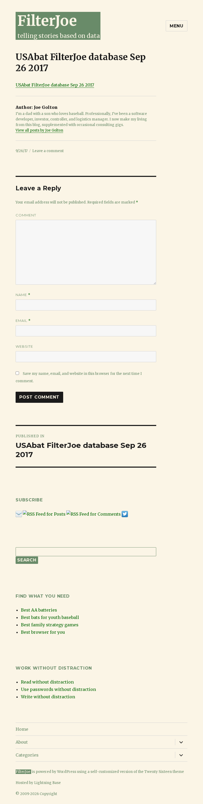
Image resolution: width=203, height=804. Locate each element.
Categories (27, 755)
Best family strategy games (50, 624)
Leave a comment (48, 151)
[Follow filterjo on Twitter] (125, 513)
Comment (26, 215)
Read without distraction (47, 682)
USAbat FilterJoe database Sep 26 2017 (55, 85)
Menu (176, 25)
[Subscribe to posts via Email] (19, 513)
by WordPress (64, 771)
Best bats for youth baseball (50, 617)
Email (23, 320)
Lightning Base (47, 783)
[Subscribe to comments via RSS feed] (93, 513)
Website (24, 346)
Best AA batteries (39, 610)
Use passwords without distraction (58, 689)
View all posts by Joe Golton (39, 130)
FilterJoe (47, 21)
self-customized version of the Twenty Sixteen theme (137, 771)
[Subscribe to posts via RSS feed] (44, 513)
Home (22, 729)
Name (23, 295)
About (22, 742)
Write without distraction (48, 696)
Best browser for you (43, 632)
